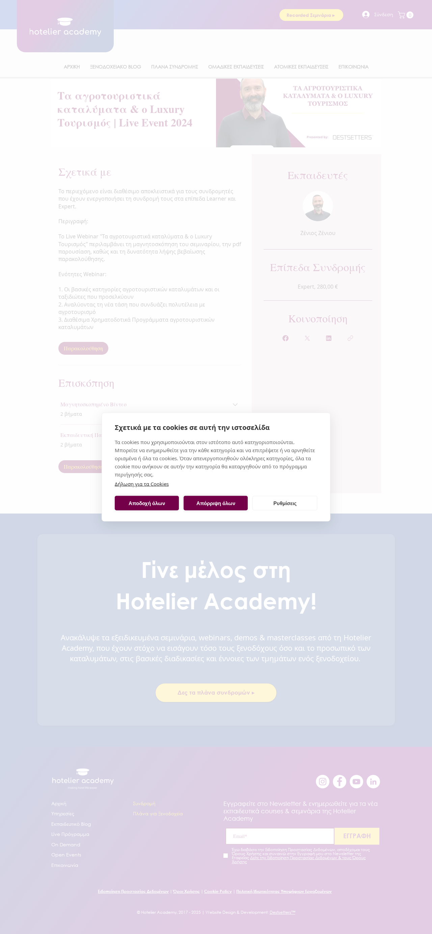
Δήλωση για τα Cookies (142, 483)
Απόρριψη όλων (215, 503)
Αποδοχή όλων (147, 503)
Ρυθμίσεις (285, 503)
